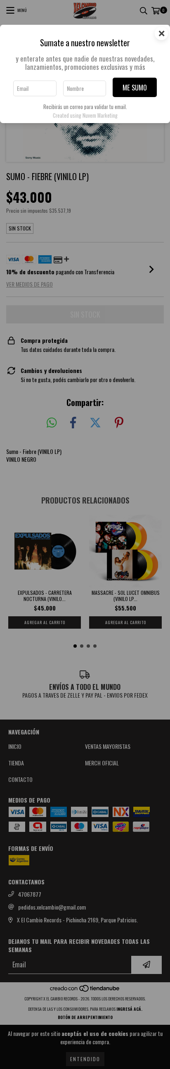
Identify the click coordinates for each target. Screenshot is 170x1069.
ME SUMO (135, 87)
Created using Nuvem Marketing (85, 115)
